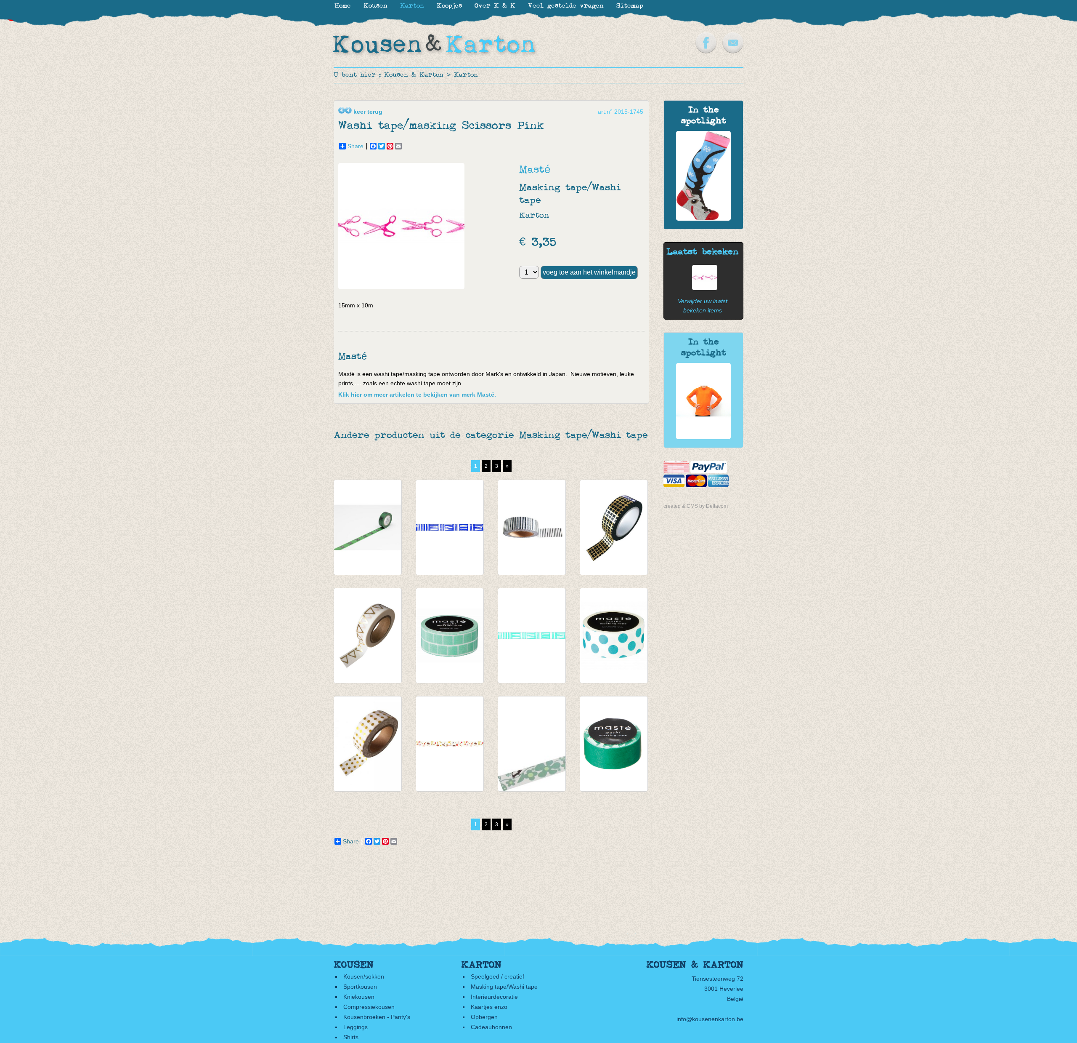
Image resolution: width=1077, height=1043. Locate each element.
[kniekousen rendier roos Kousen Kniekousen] (703, 218)
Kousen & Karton (413, 75)
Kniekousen (358, 996)
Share (355, 146)
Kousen (375, 6)
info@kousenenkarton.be (709, 1019)
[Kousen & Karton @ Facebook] (705, 51)
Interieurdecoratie (494, 996)
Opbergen (484, 1017)
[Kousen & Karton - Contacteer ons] (732, 51)
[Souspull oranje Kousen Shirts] (703, 437)
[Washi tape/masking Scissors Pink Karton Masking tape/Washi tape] (403, 287)
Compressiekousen (369, 1006)
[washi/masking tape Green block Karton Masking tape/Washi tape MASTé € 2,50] (450, 635)
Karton (466, 75)
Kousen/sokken (363, 976)
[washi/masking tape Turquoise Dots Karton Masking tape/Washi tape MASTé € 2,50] (614, 635)
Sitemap (629, 6)
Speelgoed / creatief (497, 976)
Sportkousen (360, 986)
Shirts (350, 1037)
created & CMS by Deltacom (695, 506)
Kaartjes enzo (489, 1006)
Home (342, 6)
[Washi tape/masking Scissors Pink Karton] (702, 288)
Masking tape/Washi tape (504, 986)
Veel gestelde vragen (566, 6)
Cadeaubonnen (491, 1027)
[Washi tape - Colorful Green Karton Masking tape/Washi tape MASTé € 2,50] (614, 744)
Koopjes (449, 6)
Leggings (355, 1027)
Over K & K (495, 6)
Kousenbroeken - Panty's (376, 1017)
